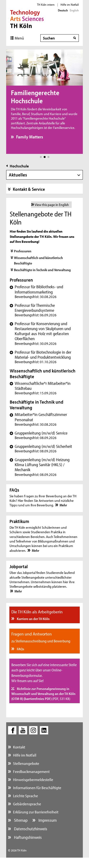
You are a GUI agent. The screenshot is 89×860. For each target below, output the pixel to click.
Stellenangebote (26, 763)
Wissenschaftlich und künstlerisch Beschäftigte (38, 260)
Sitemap (20, 820)
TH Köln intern (46, 4)
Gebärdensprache (27, 803)
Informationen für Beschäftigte (37, 787)
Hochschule (19, 165)
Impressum (47, 820)
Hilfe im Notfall (70, 4)
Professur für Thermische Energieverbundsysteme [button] (33, 310)
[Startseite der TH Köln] (27, 18)
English (74, 10)
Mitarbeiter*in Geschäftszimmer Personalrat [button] (38, 419)
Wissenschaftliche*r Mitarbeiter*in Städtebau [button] (40, 388)
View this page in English (52, 204)
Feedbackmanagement (31, 771)
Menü (19, 37)
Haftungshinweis (27, 837)
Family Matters (29, 137)
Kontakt (19, 746)
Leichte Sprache (25, 795)
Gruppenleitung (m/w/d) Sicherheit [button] (41, 448)
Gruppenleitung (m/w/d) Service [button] (38, 435)
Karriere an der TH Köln (33, 618)
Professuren (22, 251)
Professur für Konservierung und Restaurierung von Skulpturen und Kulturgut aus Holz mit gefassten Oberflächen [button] (40, 333)
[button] (41, 157)
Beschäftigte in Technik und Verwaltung (42, 270)
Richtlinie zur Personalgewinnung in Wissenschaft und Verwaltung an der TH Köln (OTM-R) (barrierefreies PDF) (43, 693)
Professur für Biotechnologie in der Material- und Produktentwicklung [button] (40, 357)
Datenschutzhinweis (30, 828)
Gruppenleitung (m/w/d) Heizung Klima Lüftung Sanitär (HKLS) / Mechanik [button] (40, 467)
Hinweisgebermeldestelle (33, 779)
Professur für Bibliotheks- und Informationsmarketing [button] (36, 291)
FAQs (20, 649)
